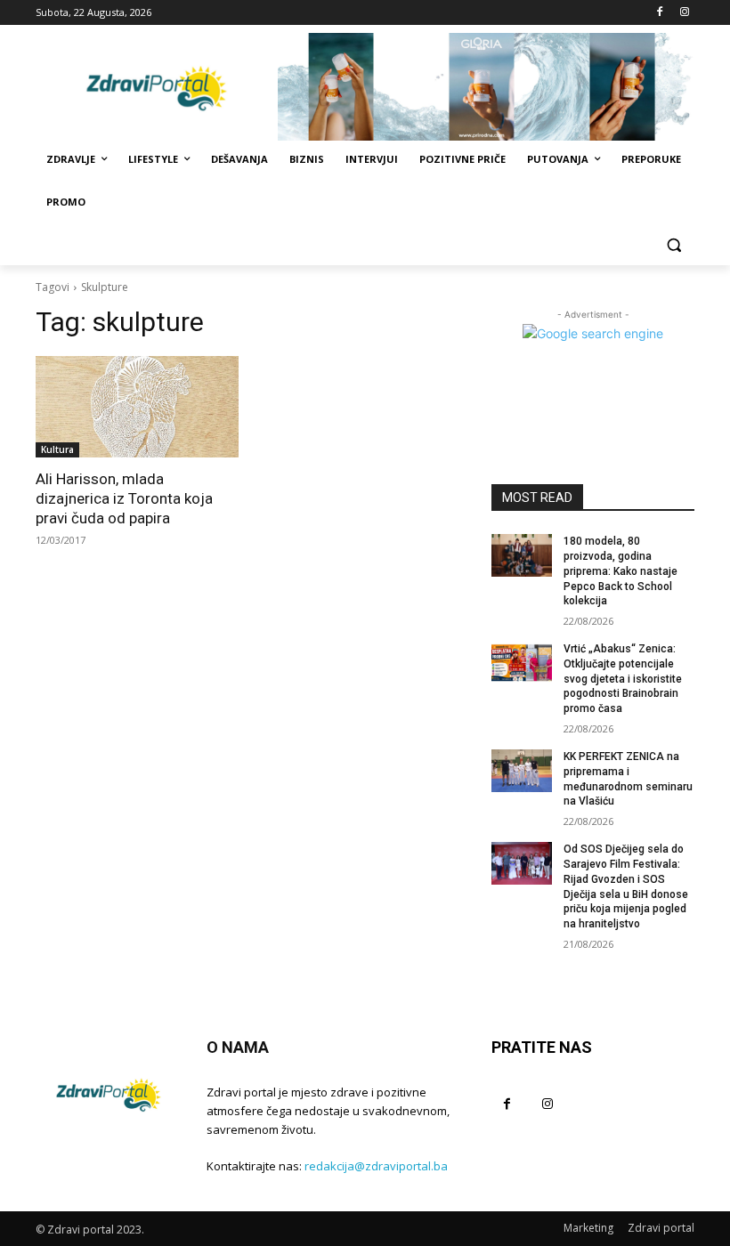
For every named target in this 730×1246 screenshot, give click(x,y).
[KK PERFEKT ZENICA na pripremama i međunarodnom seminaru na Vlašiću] (521, 770)
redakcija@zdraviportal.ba (376, 1166)
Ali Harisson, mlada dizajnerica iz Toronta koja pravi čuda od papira (124, 498)
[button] (673, 245)
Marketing (588, 1227)
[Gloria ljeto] (486, 87)
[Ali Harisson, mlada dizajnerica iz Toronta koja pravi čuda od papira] (137, 406)
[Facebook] (659, 13)
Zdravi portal (661, 1227)
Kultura (57, 449)
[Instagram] (684, 13)
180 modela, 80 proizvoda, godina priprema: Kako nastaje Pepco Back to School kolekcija (620, 571)
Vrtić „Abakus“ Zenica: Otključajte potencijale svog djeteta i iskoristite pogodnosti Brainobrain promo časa (623, 679)
